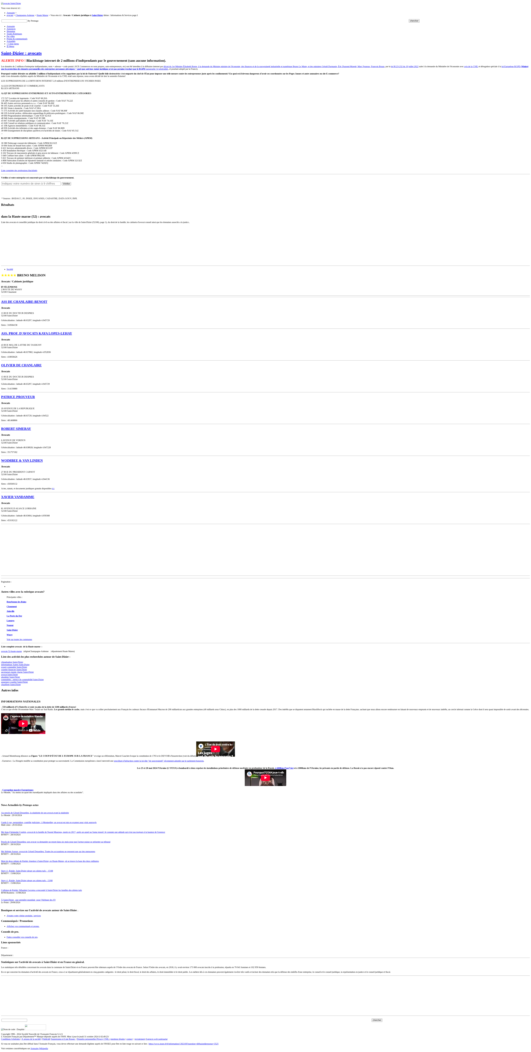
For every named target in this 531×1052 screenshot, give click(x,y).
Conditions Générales (10, 1039)
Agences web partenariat (156, 1039)
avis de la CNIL (471, 66)
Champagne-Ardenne (24, 15)
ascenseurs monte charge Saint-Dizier (17, 672)
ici (53, 488)
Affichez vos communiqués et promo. (23, 926)
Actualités (11, 41)
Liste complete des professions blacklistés (19, 170)
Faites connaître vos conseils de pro (22, 937)
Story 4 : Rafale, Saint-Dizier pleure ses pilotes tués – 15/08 (27, 871)
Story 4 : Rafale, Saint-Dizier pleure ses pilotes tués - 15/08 (27, 880)
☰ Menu (10, 46)
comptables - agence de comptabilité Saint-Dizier (22, 679)
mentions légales (117, 1039)
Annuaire (11, 13)
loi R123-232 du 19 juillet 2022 (404, 66)
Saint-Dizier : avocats (21, 53)
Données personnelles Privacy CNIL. (93, 1039)
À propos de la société (31, 1039)
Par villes (11, 36)
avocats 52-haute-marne (11, 651)
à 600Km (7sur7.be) (284, 768)
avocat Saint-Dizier (9, 674)
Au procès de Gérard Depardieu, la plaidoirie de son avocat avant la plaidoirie (35, 813)
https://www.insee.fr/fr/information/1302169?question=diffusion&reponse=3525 (183, 1044)
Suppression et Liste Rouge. (63, 1039)
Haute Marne (42, 15)
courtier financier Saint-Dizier (14, 669)
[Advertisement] (84, 245)
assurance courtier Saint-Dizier (14, 682)
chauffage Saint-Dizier (11, 684)
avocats (10, 15)
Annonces (11, 29)
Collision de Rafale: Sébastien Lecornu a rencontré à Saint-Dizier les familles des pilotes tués (41, 890)
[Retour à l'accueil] (11, 3)
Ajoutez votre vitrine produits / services (24, 915)
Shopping (11, 31)
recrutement (140, 1039)
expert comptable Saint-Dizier (14, 667)
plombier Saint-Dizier (10, 677)
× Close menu (13, 44)
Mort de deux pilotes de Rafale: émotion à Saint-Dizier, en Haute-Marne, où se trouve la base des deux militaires (50, 861)
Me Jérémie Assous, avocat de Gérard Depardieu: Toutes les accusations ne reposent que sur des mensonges (48, 851)
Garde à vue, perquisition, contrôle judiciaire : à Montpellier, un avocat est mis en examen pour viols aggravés (49, 822)
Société (10, 269)
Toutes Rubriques (14, 34)
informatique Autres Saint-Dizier (15, 664)
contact (129, 1039)
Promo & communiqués (17, 39)
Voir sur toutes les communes (19, 639)
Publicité (46, 1039)
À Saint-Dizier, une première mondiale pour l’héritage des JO (28, 900)
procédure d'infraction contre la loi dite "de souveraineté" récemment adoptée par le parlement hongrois (159, 761)
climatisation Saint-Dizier (12, 662)
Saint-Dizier (97, 15)
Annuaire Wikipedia (39, 1048)
